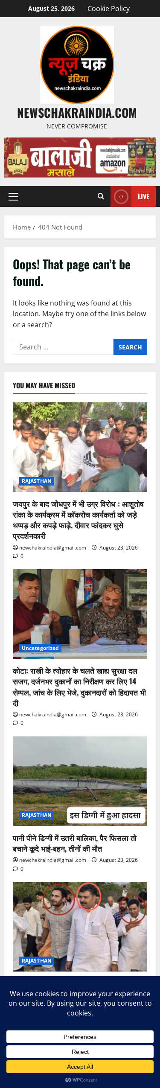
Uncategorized (40, 648)
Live (143, 196)
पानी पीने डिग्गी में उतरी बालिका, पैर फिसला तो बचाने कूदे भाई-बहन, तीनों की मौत (75, 843)
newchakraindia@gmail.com (52, 547)
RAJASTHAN (37, 481)
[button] (13, 197)
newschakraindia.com (77, 112)
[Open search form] (101, 196)
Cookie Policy (108, 8)
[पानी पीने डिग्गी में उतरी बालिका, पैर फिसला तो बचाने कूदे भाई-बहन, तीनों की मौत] (80, 781)
